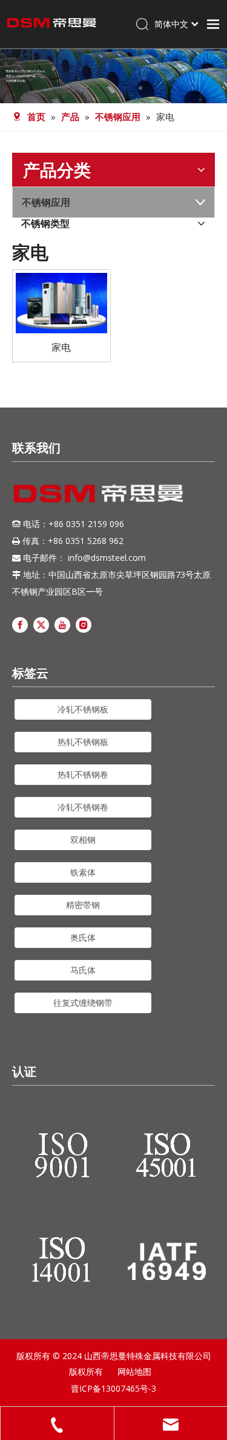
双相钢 (83, 839)
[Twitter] (41, 624)
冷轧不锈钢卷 (83, 807)
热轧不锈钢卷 (83, 774)
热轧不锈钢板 (83, 741)
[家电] (61, 302)
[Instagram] (83, 624)
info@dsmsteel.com (107, 557)
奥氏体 (83, 937)
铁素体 (83, 872)
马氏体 (83, 970)
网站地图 (134, 1371)
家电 (61, 347)
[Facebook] (20, 624)
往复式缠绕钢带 (83, 1002)
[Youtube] (62, 624)
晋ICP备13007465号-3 (113, 1388)
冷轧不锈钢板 (83, 709)
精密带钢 (83, 904)
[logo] (98, 493)
